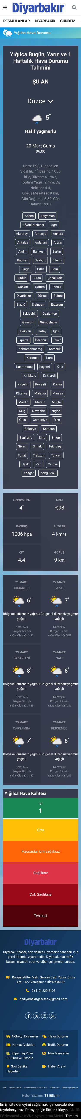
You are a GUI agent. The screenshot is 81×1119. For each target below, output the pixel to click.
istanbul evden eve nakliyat (35, 1088)
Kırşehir (23, 384)
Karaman (33, 358)
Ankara (58, 234)
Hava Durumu (58, 1036)
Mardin (23, 402)
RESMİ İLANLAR (16, 21)
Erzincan (38, 304)
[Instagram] (44, 1015)
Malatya (40, 393)
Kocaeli (40, 384)
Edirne (58, 296)
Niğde (56, 411)
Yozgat (29, 473)
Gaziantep (50, 313)
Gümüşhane (48, 322)
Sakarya (30, 429)
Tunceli (56, 455)
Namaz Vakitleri (23, 1045)
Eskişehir (29, 313)
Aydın (22, 251)
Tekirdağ (55, 446)
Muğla (56, 402)
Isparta (24, 340)
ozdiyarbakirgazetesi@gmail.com (43, 999)
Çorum (40, 287)
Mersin (40, 402)
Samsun (49, 429)
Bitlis (40, 269)
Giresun (27, 322)
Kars (49, 358)
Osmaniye (40, 420)
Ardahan (41, 242)
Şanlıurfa (25, 438)
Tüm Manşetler (58, 1053)
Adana (29, 216)
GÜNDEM (67, 21)
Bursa (37, 278)
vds (4, 1088)
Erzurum (57, 304)
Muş (22, 411)
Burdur (21, 278)
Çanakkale (55, 278)
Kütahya (21, 393)
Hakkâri (25, 331)
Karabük (55, 349)
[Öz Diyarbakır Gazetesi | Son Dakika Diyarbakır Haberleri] (38, 7)
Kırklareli (49, 376)
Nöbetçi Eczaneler (25, 1036)
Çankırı (23, 287)
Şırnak (37, 446)
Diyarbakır (24, 296)
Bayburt (40, 260)
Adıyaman (47, 216)
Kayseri (44, 367)
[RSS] (52, 1015)
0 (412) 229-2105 (43, 991)
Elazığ (20, 304)
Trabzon (38, 455)
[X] (36, 1015)
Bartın (56, 251)
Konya (57, 384)
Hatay (42, 331)
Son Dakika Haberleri (17, 1068)
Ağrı (54, 225)
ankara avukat (15, 1088)
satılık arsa (54, 1088)
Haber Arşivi (57, 1066)
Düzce (42, 296)
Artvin (58, 242)
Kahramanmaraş (30, 349)
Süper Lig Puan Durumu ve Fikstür (19, 1055)
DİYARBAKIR (45, 21)
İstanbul (41, 340)
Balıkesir (39, 251)
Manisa (57, 393)
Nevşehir (38, 411)
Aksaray (22, 234)
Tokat (22, 455)
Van (38, 464)
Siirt (42, 438)
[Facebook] (28, 1015)
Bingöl (25, 269)
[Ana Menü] (5, 7)
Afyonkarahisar (33, 225)
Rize (57, 420)
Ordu (22, 420)
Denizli (56, 287)
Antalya (22, 242)
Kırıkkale (30, 376)
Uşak (25, 464)
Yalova (53, 464)
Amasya (40, 234)
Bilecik (57, 260)
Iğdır (56, 331)
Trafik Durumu (58, 1045)
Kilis (60, 367)
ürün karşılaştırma (70, 1088)
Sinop (56, 438)
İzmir (57, 340)
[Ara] (74, 8)
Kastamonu (24, 367)
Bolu (54, 269)
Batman (22, 260)
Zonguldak (48, 473)
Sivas (22, 446)
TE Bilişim (51, 1096)
